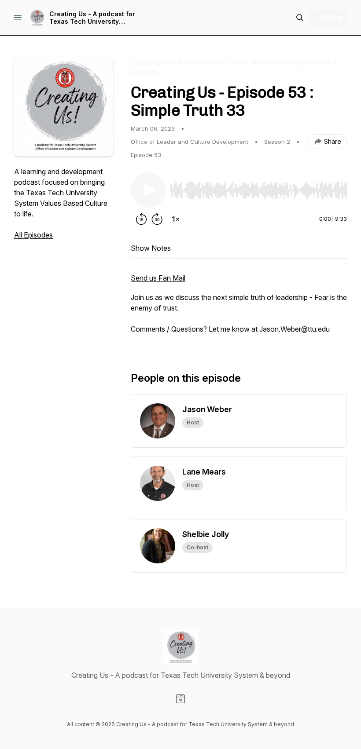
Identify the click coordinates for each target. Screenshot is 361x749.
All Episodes (33, 234)
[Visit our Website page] (180, 698)
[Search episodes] (299, 17)
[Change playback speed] (175, 219)
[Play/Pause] (148, 190)
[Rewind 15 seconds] (141, 219)
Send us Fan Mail (158, 278)
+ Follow (329, 17)
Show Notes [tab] (151, 248)
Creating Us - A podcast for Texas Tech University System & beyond (92, 18)
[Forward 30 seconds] (157, 219)
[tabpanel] (239, 308)
